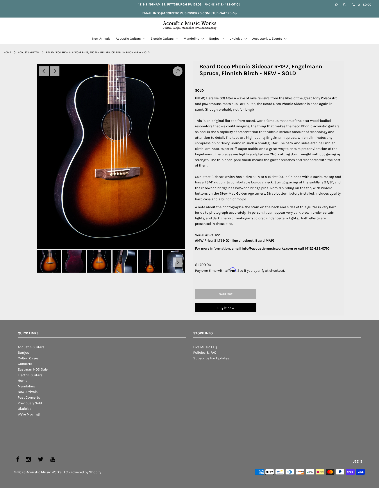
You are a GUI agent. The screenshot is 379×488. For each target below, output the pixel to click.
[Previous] (44, 71)
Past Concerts (29, 397)
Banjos (214, 39)
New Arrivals (101, 39)
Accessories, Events (267, 39)
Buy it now (225, 308)
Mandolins (192, 39)
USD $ (357, 461)
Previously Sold (30, 403)
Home (7, 52)
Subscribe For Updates (211, 358)
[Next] (54, 71)
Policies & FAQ (204, 352)
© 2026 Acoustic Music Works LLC (41, 472)
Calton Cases (28, 358)
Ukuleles (236, 39)
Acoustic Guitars (129, 39)
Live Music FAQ (205, 347)
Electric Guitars (163, 39)
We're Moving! (29, 414)
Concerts (25, 364)
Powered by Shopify (85, 472)
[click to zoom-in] (111, 156)
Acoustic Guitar (28, 52)
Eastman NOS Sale (33, 369)
